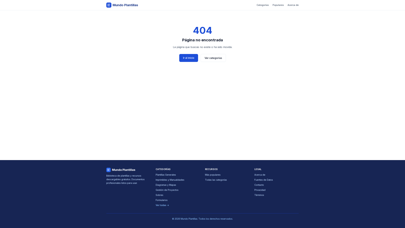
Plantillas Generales (166, 174)
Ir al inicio (188, 57)
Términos (259, 195)
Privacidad (259, 190)
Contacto (259, 185)
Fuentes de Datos (263, 179)
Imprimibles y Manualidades (170, 179)
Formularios (162, 200)
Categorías (263, 5)
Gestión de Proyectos (167, 190)
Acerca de (293, 5)
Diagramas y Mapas (166, 185)
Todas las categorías (216, 179)
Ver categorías (213, 58)
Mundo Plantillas (123, 169)
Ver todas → (162, 205)
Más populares (213, 174)
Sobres (159, 195)
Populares (278, 5)
